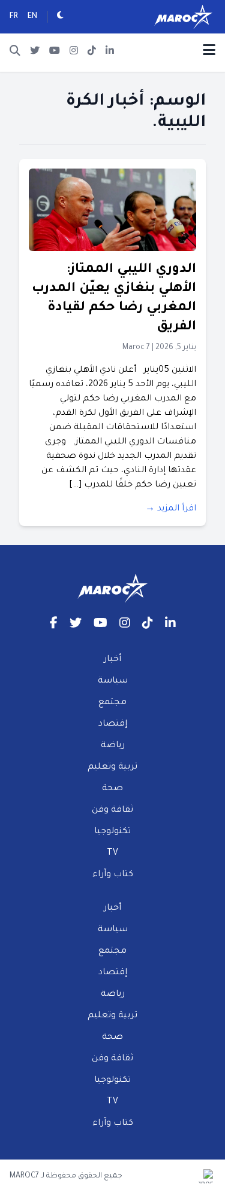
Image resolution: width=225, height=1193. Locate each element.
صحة (112, 789)
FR (14, 17)
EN (32, 17)
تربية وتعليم (112, 767)
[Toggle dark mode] (60, 17)
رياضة (113, 746)
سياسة (113, 681)
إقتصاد (112, 724)
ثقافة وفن (112, 810)
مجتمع (112, 703)
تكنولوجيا (112, 832)
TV (112, 853)
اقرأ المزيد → (170, 509)
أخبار (112, 660)
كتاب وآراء (112, 875)
